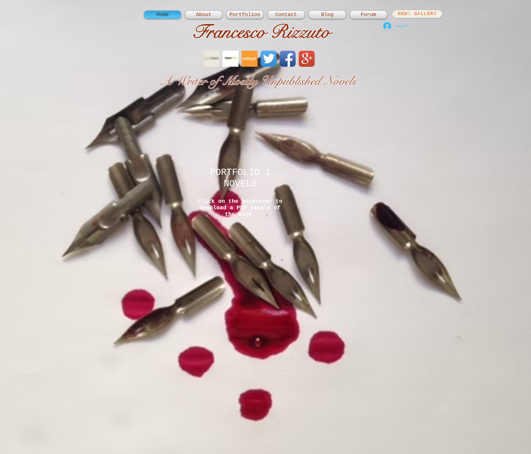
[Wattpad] (250, 59)
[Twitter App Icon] (269, 59)
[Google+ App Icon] (307, 59)
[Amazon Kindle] (230, 59)
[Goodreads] (211, 59)
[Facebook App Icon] (288, 59)
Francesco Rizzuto (261, 31)
